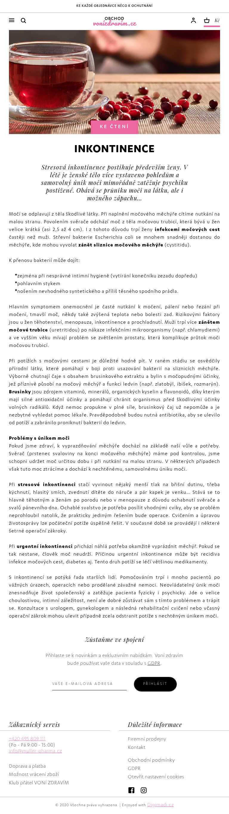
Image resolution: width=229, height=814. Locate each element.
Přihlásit (155, 684)
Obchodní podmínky (151, 760)
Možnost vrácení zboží (34, 775)
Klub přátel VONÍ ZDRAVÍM (39, 783)
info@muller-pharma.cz (35, 751)
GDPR (154, 664)
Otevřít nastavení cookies (156, 777)
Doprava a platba (27, 766)
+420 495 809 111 (27, 739)
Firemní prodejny (147, 739)
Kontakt (137, 748)
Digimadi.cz (160, 805)
